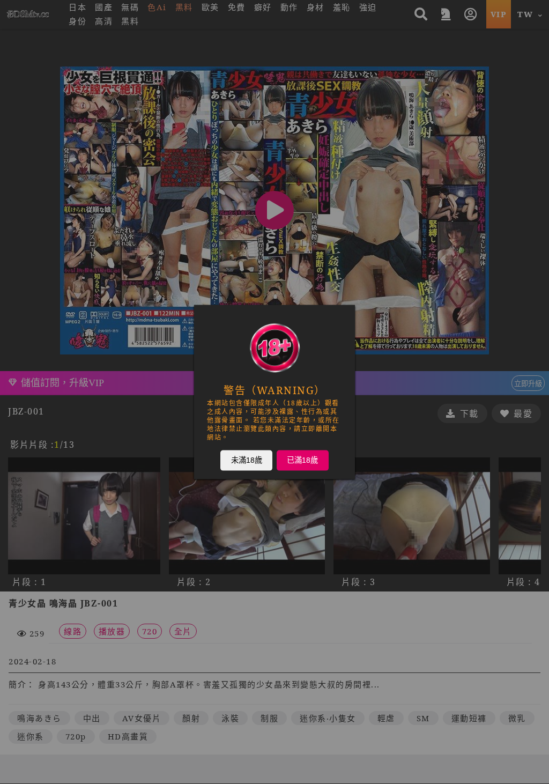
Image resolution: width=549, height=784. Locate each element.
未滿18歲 (246, 460)
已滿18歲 (302, 460)
